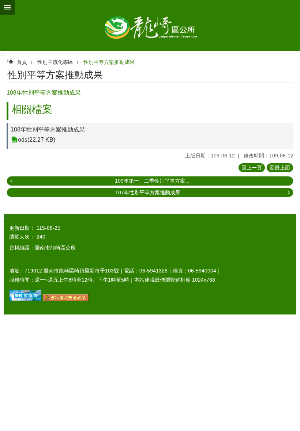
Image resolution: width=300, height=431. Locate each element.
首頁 (22, 62)
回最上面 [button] (280, 168)
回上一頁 (251, 168)
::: (2, 54)
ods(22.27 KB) (36, 140)
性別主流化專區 (55, 62)
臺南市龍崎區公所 (150, 25)
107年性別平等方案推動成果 (147, 192)
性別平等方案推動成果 (109, 62)
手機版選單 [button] (7, 7)
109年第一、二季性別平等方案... (152, 181)
